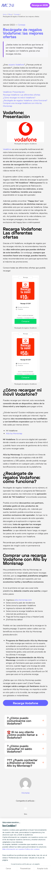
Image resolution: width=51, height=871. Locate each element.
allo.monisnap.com (23, 599)
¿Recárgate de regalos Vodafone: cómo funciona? (25, 100)
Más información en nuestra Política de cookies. (21, 849)
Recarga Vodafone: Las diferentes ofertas (21, 94)
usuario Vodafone (16, 64)
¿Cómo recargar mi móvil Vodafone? (19, 97)
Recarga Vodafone (25, 703)
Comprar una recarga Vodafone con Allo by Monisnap (22, 104)
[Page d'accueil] (7, 5)
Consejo (21, 24)
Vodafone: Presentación (14, 92)
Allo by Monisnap (14, 433)
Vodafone (7, 149)
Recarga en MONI (40, 5)
